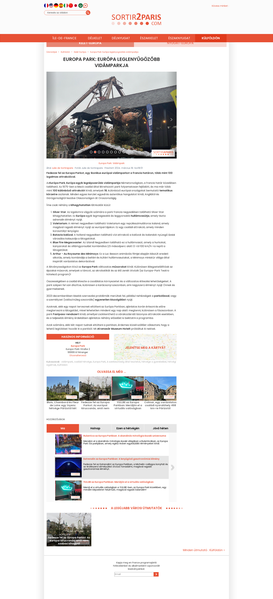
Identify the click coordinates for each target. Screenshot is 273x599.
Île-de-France (64, 38)
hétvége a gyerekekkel (154, 361)
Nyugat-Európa (180, 43)
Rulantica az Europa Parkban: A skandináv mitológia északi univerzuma (124, 435)
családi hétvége (83, 361)
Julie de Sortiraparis (62, 168)
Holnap (95, 428)
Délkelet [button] (95, 38)
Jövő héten (160, 428)
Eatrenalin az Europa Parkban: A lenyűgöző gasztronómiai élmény (121, 458)
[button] (51, 115)
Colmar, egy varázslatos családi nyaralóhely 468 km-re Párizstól (160, 405)
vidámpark (67, 361)
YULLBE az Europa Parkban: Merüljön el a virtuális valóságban (128, 405)
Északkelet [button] (149, 38)
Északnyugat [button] (179, 38)
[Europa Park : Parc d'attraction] (111, 114)
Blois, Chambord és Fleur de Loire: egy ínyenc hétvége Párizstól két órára (63, 405)
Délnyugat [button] (121, 38)
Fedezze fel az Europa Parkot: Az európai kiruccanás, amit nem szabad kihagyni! (95, 405)
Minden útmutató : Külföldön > (204, 550)
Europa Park (99, 361)
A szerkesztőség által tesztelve (123, 361)
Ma (63, 428)
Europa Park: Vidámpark (111, 163)
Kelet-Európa (90, 43)
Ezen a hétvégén (127, 428)
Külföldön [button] (211, 38)
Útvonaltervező (78, 355)
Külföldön (62, 364)
